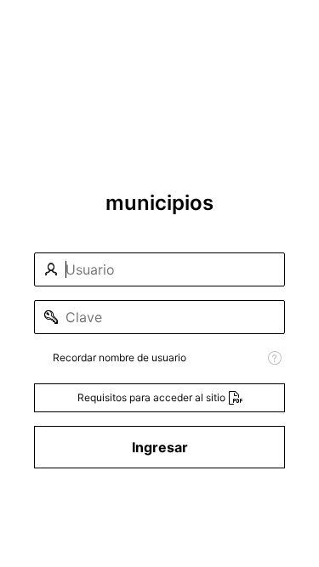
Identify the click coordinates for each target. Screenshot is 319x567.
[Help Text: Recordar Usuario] (275, 358)
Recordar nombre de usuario (119, 357)
